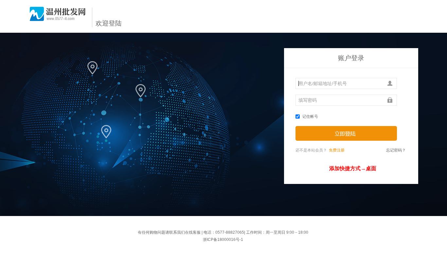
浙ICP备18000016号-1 (223, 239)
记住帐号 (310, 116)
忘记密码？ (396, 150)
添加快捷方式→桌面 (352, 168)
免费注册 (337, 150)
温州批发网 (57, 16)
